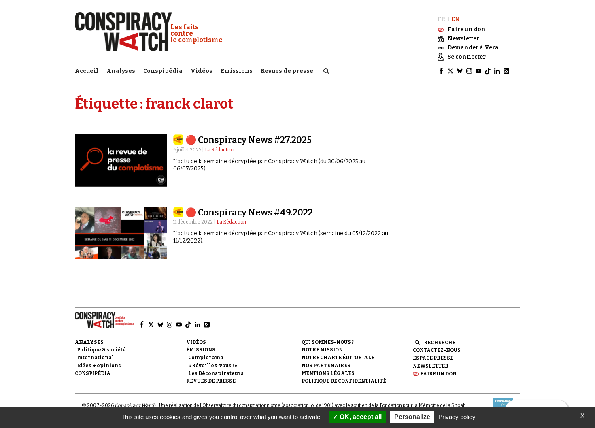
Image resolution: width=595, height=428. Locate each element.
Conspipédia (163, 71)
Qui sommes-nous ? (328, 342)
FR (441, 19)
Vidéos (201, 71)
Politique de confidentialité (344, 381)
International (95, 357)
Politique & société (101, 350)
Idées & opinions (99, 365)
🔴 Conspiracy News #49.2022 (249, 212)
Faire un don (438, 374)
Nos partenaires (326, 365)
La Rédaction (219, 150)
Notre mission (322, 350)
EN (455, 19)
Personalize (412, 416)
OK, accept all (360, 416)
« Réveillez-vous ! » (212, 365)
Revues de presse (287, 71)
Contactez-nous (437, 350)
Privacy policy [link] (457, 416)
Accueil (86, 71)
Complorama (205, 357)
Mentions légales (328, 373)
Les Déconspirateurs (216, 373)
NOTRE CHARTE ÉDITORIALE (338, 357)
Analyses (120, 71)
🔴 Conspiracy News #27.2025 (248, 139)
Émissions (237, 71)
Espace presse (433, 358)
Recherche (439, 342)
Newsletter (430, 366)
